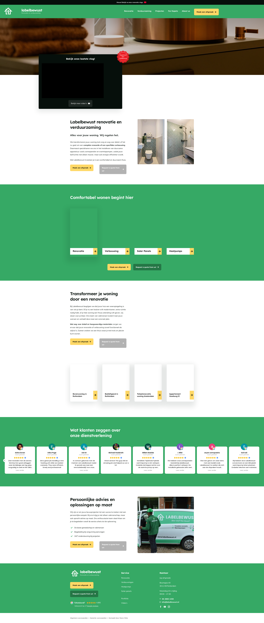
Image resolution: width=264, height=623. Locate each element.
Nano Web (124, 618)
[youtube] (165, 607)
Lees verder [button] (20, 470)
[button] (259, 460)
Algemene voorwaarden (79, 618)
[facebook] (161, 607)
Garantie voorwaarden (98, 618)
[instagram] (169, 607)
